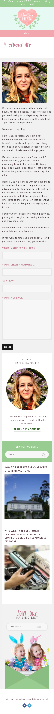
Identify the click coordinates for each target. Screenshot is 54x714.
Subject (8, 281)
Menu (27, 33)
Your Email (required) (19, 265)
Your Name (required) (18, 248)
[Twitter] (29, 705)
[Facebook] (24, 705)
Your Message (12, 298)
